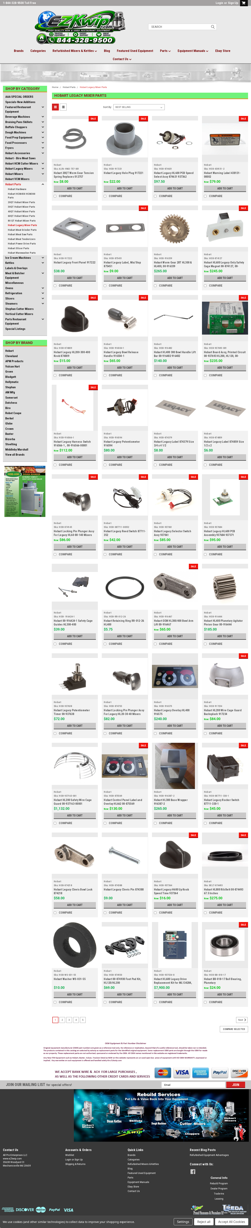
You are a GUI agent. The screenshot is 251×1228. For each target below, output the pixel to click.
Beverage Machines (17, 117)
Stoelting (11, 444)
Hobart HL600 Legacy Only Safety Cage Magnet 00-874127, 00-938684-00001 (224, 266)
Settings (183, 1222)
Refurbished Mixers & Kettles (74, 51)
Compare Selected (234, 1029)
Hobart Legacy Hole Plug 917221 (123, 173)
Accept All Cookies (231, 1222)
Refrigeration (13, 293)
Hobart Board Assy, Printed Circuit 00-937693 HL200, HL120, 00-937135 (225, 356)
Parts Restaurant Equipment (15, 322)
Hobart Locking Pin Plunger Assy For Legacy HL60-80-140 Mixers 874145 (74, 535)
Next (241, 1020)
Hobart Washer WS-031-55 (69, 979)
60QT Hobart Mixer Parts (21, 215)
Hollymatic (12, 382)
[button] (125, 1053)
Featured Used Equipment (135, 51)
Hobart (9, 351)
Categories (38, 51)
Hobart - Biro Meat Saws (20, 158)
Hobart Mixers (14, 174)
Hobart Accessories (17, 153)
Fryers (9, 148)
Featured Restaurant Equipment (18, 109)
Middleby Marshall (16, 449)
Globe (9, 423)
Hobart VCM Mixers (17, 179)
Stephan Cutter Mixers (19, 309)
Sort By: (107, 107)
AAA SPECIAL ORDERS (19, 97)
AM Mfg (10, 392)
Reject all (203, 1222)
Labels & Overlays (16, 268)
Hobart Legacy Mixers (19, 168)
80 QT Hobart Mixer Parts (22, 220)
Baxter (9, 434)
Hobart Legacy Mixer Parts (22, 225)
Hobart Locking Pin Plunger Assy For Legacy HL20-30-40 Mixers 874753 (124, 714)
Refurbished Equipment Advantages (209, 1155)
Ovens (9, 288)
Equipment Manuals (192, 51)
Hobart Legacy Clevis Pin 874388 (124, 889)
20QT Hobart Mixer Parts (21, 202)
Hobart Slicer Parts (18, 248)
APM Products (14, 361)
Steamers (11, 303)
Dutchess (11, 403)
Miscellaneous (14, 283)
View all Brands (15, 454)
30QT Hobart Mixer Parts (21, 206)
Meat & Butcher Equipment (15, 275)
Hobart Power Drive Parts (22, 243)
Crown (9, 429)
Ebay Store (222, 51)
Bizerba (10, 439)
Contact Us (121, 59)
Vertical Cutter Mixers (19, 314)
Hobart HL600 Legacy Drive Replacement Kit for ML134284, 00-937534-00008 (173, 982)
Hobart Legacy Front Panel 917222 (74, 262)
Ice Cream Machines (18, 258)
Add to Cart (75, 188)
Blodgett (10, 377)
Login (219, 3)
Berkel (9, 418)
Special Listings (15, 329)
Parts (164, 51)
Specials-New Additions (20, 102)
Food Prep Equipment (18, 137)
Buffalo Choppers (16, 127)
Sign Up (233, 3)
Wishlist (69, 1155)
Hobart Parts (13, 184)
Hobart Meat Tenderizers (21, 239)
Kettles (9, 263)
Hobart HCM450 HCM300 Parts (21, 195)
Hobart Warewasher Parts (22, 252)
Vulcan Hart (12, 366)
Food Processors (16, 143)
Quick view (74, 159)
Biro (8, 408)
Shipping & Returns (75, 1164)
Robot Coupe (13, 413)
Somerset (11, 397)
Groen (9, 371)
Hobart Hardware (17, 189)
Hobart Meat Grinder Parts (22, 229)
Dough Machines (15, 132)
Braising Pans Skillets (18, 122)
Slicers (9, 298)
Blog (107, 51)
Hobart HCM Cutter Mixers (21, 163)
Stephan (10, 387)
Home (55, 87)
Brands (19, 51)
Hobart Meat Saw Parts (20, 234)
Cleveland (11, 356)
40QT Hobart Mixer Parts (21, 211)
